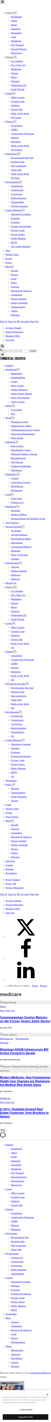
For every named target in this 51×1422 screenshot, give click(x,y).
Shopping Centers (19, 422)
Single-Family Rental (21, 393)
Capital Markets (13, 210)
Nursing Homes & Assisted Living (28, 518)
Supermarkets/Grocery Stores (25, 430)
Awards (14, 270)
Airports (15, 567)
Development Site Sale (22, 157)
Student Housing (19, 389)
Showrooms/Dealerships (23, 434)
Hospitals (15, 510)
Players (14, 274)
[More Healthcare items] (17, 506)
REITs (14, 242)
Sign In (3, 321)
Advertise (10, 861)
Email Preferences (14, 332)
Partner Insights (18, 299)
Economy (15, 222)
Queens (14, 73)
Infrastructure (12, 563)
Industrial (15, 29)
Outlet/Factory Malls (21, 426)
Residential (16, 16)
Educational (17, 542)
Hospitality (16, 33)
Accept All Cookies (25, 1417)
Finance (9, 121)
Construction (17, 190)
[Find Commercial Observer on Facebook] (25, 958)
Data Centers (17, 446)
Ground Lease (18, 101)
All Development (19, 206)
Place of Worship (19, 555)
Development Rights (21, 538)
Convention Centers (20, 482)
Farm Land (16, 498)
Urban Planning (18, 796)
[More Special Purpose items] (23, 526)
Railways (15, 579)
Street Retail (17, 438)
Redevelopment (18, 198)
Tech (7, 250)
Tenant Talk (17, 109)
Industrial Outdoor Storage (24, 454)
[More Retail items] (13, 417)
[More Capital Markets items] (23, 210)
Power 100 (10, 883)
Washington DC (19, 85)
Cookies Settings (26, 1409)
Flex (13, 413)
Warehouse (16, 470)
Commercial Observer (40, 1372)
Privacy (43, 985)
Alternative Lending (21, 214)
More (8, 266)
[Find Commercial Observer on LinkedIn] (25, 979)
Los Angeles (17, 61)
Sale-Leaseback (18, 166)
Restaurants (16, 490)
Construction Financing (22, 133)
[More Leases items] (14, 93)
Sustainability (17, 202)
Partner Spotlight (19, 303)
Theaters (15, 559)
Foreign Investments (21, 226)
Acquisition (16, 125)
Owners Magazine (14, 887)
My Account (23, 321)
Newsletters (11, 873)
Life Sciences (17, 45)
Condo (14, 381)
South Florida (17, 89)
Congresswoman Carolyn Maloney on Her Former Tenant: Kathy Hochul (25, 1019)
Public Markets (18, 238)
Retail (14, 25)
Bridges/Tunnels (19, 571)
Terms (35, 985)
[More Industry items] (15, 12)
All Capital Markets (20, 246)
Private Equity (18, 234)
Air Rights (16, 530)
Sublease (15, 105)
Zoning (14, 800)
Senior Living (17, 401)
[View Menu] (2, 2)
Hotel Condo (17, 385)
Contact (9, 865)
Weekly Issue (12, 254)
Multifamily (17, 373)
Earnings (15, 218)
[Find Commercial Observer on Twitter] (25, 936)
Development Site (20, 1237)
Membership (17, 1350)
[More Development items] (20, 182)
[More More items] (12, 266)
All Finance (16, 149)
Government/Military (21, 546)
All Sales (15, 178)
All (12, 647)
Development (12, 182)
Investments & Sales (15, 683)
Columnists (16, 294)
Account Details (13, 328)
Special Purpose (19, 49)
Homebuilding (18, 377)
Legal (13, 278)
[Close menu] (2, 355)
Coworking (16, 409)
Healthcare (16, 41)
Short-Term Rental (20, 397)
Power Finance (12, 879)
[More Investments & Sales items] (27, 683)
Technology (11, 780)
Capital (9, 1277)
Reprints (9, 869)
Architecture (17, 186)
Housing (15, 788)
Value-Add (16, 170)
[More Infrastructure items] (20, 563)
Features (15, 286)
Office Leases (17, 97)
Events (8, 258)
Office (14, 20)
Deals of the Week (20, 113)
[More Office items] (13, 405)
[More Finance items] (15, 121)
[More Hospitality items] (18, 474)
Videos (14, 311)
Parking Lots (17, 502)
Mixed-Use (16, 53)
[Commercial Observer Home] (13, 6)
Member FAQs (12, 336)
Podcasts (15, 315)
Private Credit (18, 230)
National (15, 81)
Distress (15, 137)
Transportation (18, 307)
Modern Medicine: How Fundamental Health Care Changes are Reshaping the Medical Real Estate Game (25, 1081)
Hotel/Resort (17, 486)
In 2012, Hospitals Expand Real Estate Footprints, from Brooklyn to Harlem (24, 1112)
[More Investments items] (19, 153)
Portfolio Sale (17, 162)
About (8, 1346)
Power (8, 262)
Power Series (11, 816)
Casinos (15, 478)
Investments (11, 153)
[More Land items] (12, 494)
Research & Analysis (21, 290)
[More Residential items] (18, 369)
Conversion (16, 194)
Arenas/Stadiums (19, 534)
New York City (18, 65)
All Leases (16, 117)
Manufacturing (18, 458)
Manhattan (16, 69)
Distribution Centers (21, 450)
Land (13, 37)
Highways (16, 575)
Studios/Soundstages (21, 466)
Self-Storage (17, 462)
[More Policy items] (13, 784)
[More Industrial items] (16, 442)
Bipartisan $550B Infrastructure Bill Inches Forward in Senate (24, 1051)
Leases (8, 93)
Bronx (14, 77)
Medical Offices (19, 514)
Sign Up (12, 321)
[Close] (47, 1394)
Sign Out (34, 321)
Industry (9, 365)
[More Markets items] (15, 57)
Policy (14, 282)
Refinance (16, 141)
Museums (15, 550)
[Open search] (2, 346)
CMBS (14, 129)
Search (33, 351)
